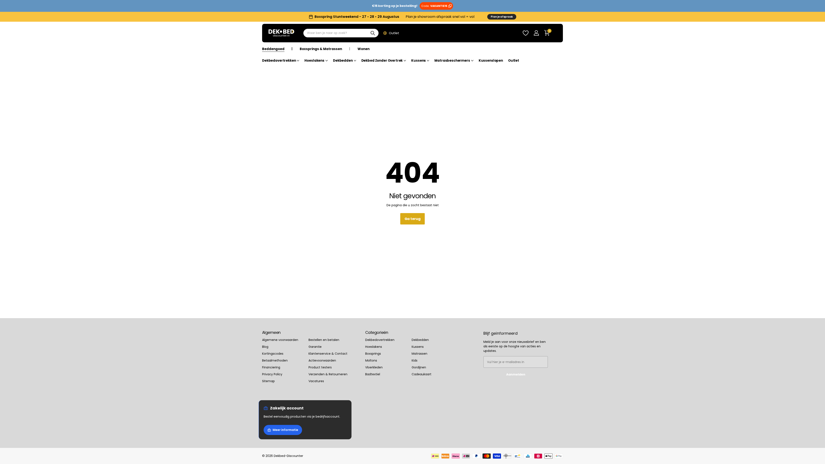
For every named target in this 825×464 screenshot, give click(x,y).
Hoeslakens (314, 60)
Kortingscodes (272, 353)
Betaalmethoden (275, 360)
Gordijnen (419, 367)
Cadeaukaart (421, 374)
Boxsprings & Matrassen (321, 49)
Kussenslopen (491, 60)
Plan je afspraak (502, 16)
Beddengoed (273, 49)
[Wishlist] (525, 33)
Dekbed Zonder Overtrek (382, 60)
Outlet (394, 33)
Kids (414, 360)
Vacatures (316, 381)
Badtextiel (372, 374)
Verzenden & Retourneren (328, 374)
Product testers (320, 367)
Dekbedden (343, 60)
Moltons (371, 360)
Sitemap (268, 381)
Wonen (364, 49)
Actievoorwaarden (322, 360)
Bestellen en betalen (324, 340)
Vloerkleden (374, 367)
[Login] (536, 33)
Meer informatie (285, 430)
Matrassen (419, 353)
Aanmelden (515, 374)
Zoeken (373, 33)
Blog (265, 347)
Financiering (271, 367)
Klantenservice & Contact (328, 353)
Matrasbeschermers (452, 60)
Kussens (418, 60)
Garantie (315, 347)
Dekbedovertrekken (279, 60)
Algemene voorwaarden (280, 340)
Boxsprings (373, 353)
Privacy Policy (272, 374)
